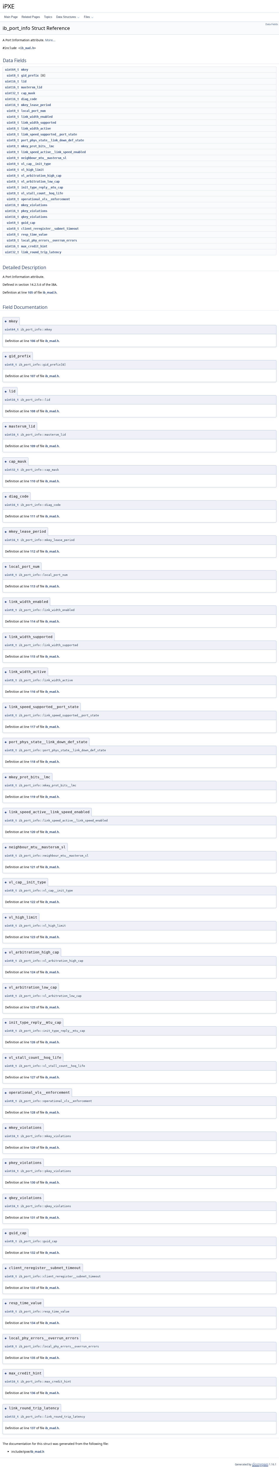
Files (87, 17)
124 (32, 972)
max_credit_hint (34, 246)
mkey (24, 69)
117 (32, 727)
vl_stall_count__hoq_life (42, 193)
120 (32, 832)
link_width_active (36, 128)
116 (32, 692)
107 (32, 376)
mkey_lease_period (36, 105)
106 (32, 341)
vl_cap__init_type (36, 164)
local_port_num (33, 111)
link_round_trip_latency (41, 252)
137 (32, 1428)
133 (32, 1288)
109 (32, 446)
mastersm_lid (31, 87)
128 (32, 1112)
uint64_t (12, 69)
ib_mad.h (27, 48)
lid (23, 81)
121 (32, 867)
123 (32, 937)
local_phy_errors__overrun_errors (49, 240)
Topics (48, 17)
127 (32, 1077)
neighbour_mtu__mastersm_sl (43, 158)
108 (32, 411)
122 (32, 902)
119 (32, 797)
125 (32, 1007)
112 (32, 551)
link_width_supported (38, 122)
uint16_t (12, 81)
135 (32, 1358)
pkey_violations (34, 211)
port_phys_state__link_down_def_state (52, 140)
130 (32, 1182)
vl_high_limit (32, 169)
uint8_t (13, 75)
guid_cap (28, 222)
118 (32, 762)
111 (32, 516)
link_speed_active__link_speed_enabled (53, 152)
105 (30, 292)
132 (32, 1253)
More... (50, 40)
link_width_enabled (37, 116)
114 (32, 621)
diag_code (29, 99)
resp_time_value (34, 234)
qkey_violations (34, 217)
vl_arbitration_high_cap (41, 175)
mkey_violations (34, 205)
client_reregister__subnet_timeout (50, 228)
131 (32, 1217)
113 (32, 586)
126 (32, 1042)
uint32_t (12, 93)
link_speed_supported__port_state (49, 134)
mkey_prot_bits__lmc (37, 146)
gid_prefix (30, 75)
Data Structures (66, 17)
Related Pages (31, 17)
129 (32, 1147)
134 (32, 1323)
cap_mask (28, 93)
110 (32, 481)
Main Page (11, 17)
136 (32, 1393)
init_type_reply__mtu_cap (42, 187)
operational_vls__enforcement (45, 199)
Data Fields (271, 24)
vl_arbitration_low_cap (40, 181)
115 (32, 656)
